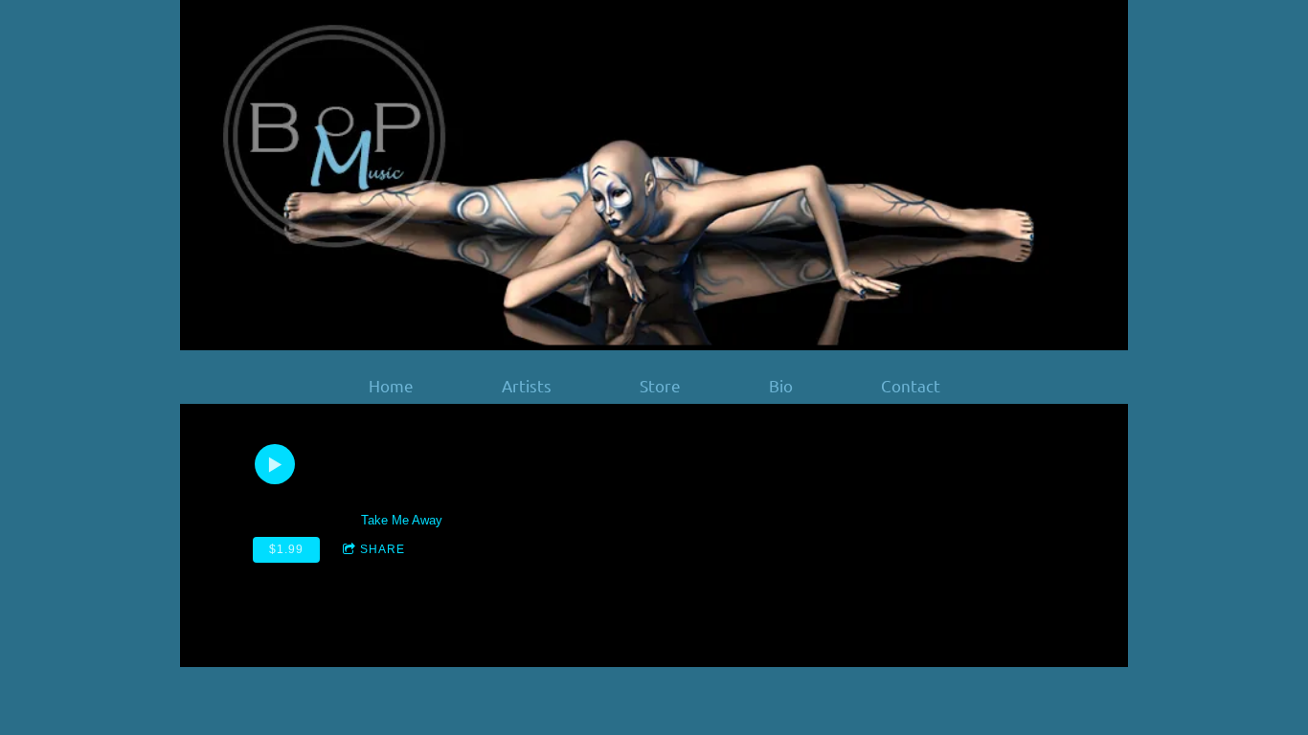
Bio (781, 386)
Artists (527, 386)
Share (382, 549)
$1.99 (286, 549)
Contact (910, 386)
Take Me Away (401, 520)
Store (660, 386)
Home (391, 386)
